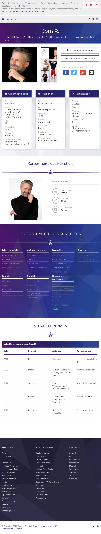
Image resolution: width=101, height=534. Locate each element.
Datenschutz (7, 529)
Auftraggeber (44, 447)
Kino (71, 456)
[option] (19, 64)
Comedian (6, 456)
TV (70, 475)
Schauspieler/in (8, 501)
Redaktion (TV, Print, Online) (47, 482)
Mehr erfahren (23, 6)
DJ (3, 459)
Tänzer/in (6, 508)
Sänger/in (6, 498)
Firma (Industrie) (42, 463)
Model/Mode (74, 459)
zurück (7, 40)
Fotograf (39, 466)
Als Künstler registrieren (81, 50)
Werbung (73, 479)
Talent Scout (40, 491)
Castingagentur (42, 453)
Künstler (7, 447)
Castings (74, 447)
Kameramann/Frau (10, 469)
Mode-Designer (42, 472)
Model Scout (40, 475)
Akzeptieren (91, 5)
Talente (5, 504)
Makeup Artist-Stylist (44, 469)
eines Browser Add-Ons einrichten (30, 11)
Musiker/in (6, 491)
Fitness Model (8, 463)
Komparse (6, 475)
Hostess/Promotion (10, 466)
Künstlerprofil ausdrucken (81, 58)
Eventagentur (41, 456)
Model (4, 482)
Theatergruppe (8, 511)
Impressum (46, 526)
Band (4, 453)
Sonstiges (39, 488)
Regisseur (39, 485)
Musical (72, 466)
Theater (72, 472)
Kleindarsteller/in (9, 472)
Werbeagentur (41, 498)
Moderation (7, 485)
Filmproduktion (42, 459)
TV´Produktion (41, 495)
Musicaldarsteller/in (10, 488)
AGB (55, 526)
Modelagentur (41, 479)
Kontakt (19, 529)
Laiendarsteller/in (9, 479)
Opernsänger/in (8, 495)
